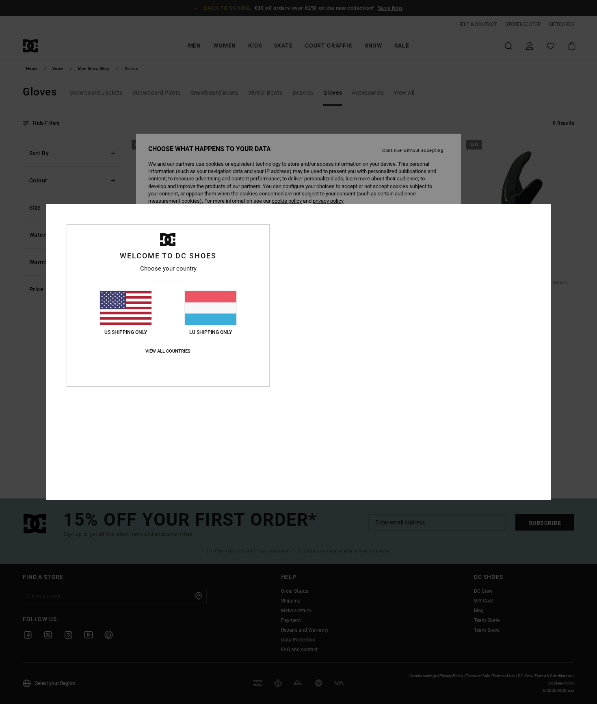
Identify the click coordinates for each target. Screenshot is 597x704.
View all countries (167, 351)
